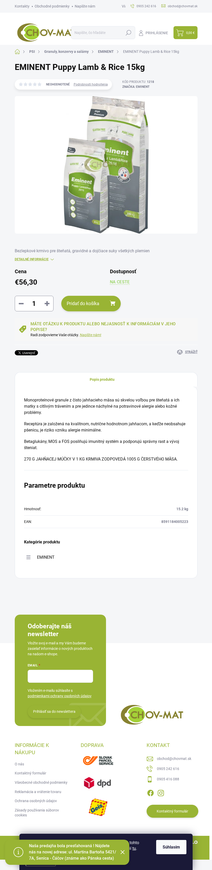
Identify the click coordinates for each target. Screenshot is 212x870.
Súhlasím (171, 847)
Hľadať (128, 33)
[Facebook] (150, 792)
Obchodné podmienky (52, 6)
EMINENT (46, 557)
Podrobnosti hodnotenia (91, 84)
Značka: (135, 87)
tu (134, 848)
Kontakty (22, 6)
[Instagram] (161, 792)
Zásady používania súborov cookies (37, 812)
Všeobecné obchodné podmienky (41, 782)
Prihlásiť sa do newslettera (54, 711)
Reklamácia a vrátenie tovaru (38, 792)
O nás (19, 764)
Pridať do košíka (83, 303)
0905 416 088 (168, 779)
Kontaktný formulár (30, 773)
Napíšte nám (85, 6)
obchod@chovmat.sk (174, 759)
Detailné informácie (32, 259)
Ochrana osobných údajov (36, 801)
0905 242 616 (168, 769)
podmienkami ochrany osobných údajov (60, 696)
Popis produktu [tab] (102, 379)
